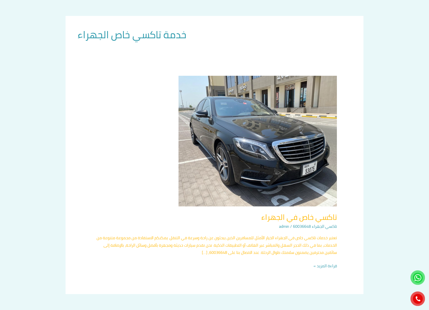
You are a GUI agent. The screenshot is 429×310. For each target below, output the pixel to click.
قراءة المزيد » (325, 266)
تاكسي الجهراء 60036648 (315, 226)
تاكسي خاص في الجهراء (299, 217)
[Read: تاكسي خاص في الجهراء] (258, 140)
